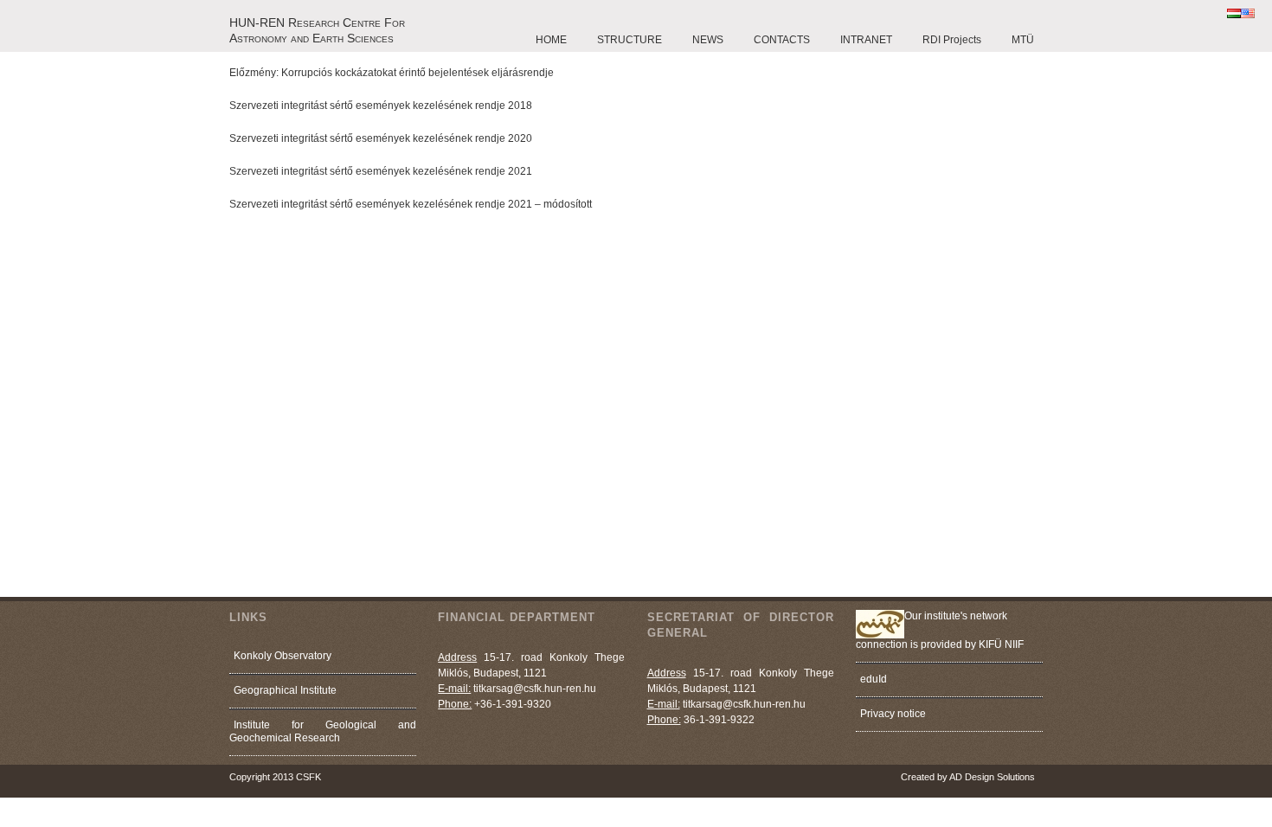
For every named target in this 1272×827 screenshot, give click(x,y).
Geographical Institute (285, 690)
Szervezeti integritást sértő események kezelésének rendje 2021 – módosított (410, 204)
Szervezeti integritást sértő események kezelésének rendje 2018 (380, 105)
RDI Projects (951, 40)
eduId (873, 679)
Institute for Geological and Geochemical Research (322, 731)
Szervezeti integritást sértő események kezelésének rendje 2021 (380, 171)
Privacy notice (893, 714)
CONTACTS (782, 40)
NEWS (707, 40)
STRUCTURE (629, 40)
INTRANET (866, 40)
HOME (551, 40)
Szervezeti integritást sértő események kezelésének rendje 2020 (380, 138)
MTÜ (1023, 40)
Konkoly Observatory (282, 656)
